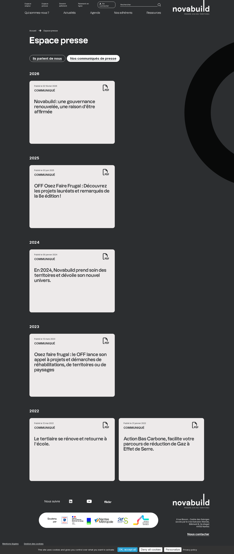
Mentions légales (10, 544)
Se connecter (104, 5)
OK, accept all (127, 549)
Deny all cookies (151, 549)
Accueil (32, 30)
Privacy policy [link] (190, 549)
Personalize (173, 549)
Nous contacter (198, 534)
